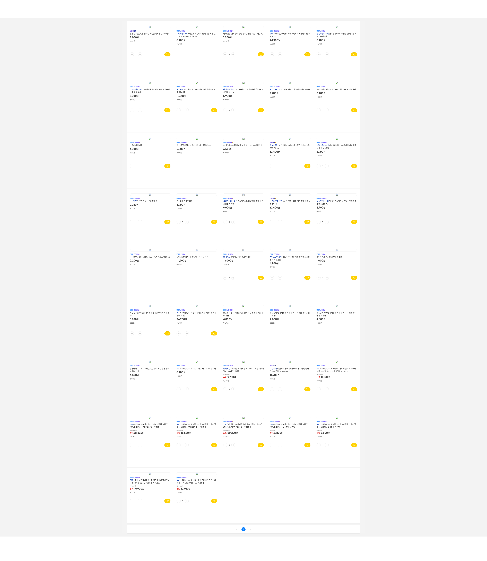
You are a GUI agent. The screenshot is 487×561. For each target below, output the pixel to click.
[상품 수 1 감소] (132, 54)
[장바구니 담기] (167, 54)
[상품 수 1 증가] (140, 54)
